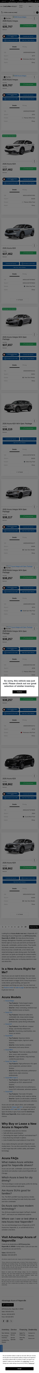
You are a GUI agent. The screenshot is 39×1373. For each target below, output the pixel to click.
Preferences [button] (31, 1363)
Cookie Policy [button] (26, 1361)
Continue (19, 692)
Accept (19, 1368)
